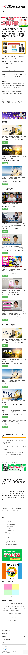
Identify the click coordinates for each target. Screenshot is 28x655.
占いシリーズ (6, 533)
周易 (4, 535)
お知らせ (5, 522)
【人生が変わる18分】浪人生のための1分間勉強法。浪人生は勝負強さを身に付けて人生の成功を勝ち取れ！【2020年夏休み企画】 (14, 313)
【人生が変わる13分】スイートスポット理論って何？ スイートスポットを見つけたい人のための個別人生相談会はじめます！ (14, 608)
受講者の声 (4, 633)
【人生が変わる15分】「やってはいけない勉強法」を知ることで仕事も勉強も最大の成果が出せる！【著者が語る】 (14, 225)
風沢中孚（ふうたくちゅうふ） (10, 617)
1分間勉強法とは (6, 630)
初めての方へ (5, 627)
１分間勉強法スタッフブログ (10, 544)
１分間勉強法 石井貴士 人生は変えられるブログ (11, 651)
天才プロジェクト (7, 537)
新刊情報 (5, 539)
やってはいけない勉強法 (9, 524)
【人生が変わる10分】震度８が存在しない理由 (14, 603)
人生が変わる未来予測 (8, 530)
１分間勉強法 (13, 462)
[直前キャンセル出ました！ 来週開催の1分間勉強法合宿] (13, 86)
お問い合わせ (5, 642)
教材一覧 (4, 636)
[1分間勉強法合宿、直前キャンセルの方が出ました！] (13, 94)
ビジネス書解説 (7, 528)
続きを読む (5, 142)
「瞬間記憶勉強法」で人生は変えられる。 (12, 203)
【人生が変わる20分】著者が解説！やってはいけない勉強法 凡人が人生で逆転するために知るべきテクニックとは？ (14, 269)
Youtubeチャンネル (7, 521)
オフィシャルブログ (8, 526)
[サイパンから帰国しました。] (13, 101)
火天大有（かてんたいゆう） (10, 620)
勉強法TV (5, 532)
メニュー (4, 11)
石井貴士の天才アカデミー (9, 541)
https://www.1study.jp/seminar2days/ (12, 70)
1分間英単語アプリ (6, 639)
